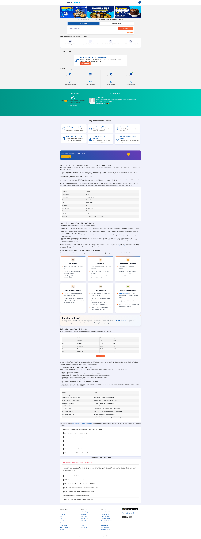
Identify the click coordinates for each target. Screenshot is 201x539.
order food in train (120, 246)
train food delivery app (109, 395)
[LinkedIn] (131, 512)
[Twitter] (123, 512)
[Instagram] (129, 512)
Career (62, 520)
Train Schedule (105, 514)
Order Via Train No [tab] (116, 23)
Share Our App (66, 156)
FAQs (61, 523)
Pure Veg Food (84, 518)
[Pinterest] (133, 512)
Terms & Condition (64, 527)
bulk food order (121, 321)
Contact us (63, 518)
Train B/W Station (105, 518)
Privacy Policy (63, 525)
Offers (82, 525)
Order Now (125, 28)
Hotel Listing (84, 527)
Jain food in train (123, 293)
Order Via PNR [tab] (83, 23)
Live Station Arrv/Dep (106, 520)
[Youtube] (127, 512)
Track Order (84, 514)
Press (61, 516)
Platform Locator (105, 529)
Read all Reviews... (73, 105)
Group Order (86, 63)
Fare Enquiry (104, 525)
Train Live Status (105, 516)
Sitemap (62, 529)
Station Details (105, 527)
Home (61, 512)
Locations (83, 523)
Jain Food (83, 520)
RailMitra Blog (84, 512)
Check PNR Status (106, 512)
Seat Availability (105, 523)
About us (62, 514)
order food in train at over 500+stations (82, 423)
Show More (100, 356)
